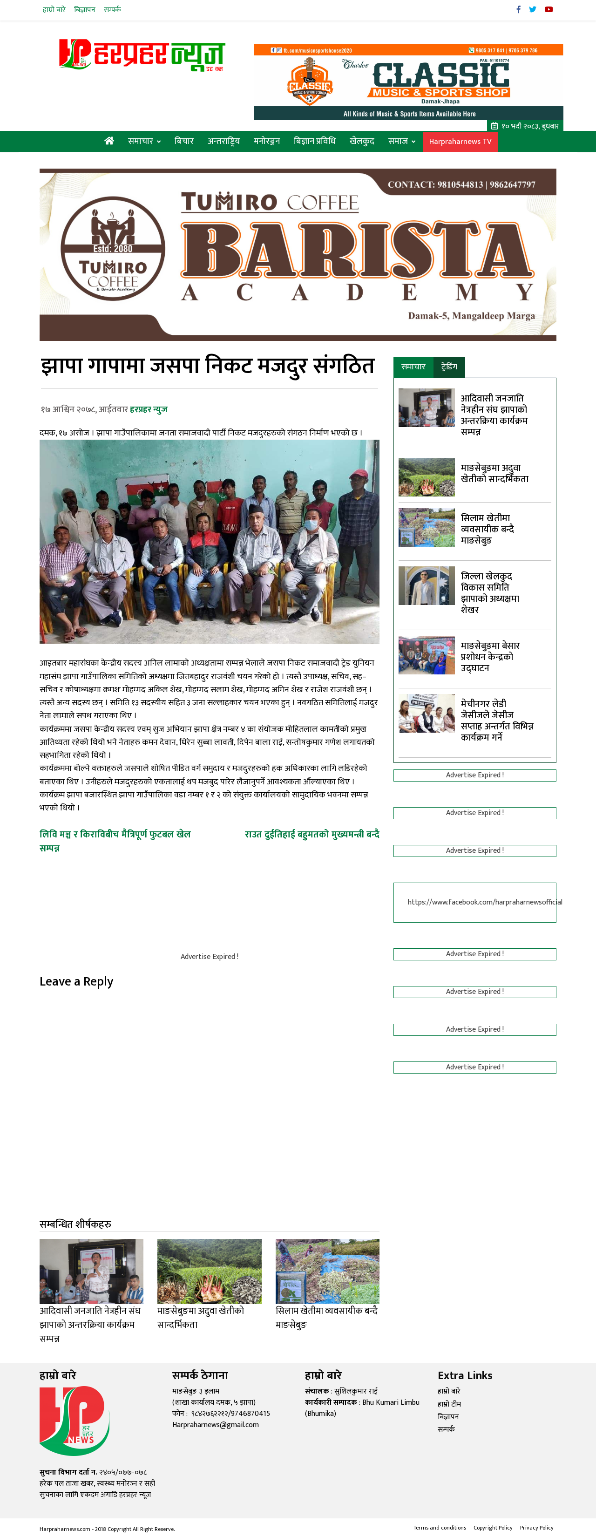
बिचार (184, 141)
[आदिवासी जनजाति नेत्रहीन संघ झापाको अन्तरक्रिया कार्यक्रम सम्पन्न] (427, 407)
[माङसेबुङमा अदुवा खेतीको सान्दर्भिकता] (427, 476)
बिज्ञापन (84, 10)
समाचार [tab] (413, 367)
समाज (398, 141)
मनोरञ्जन (267, 141)
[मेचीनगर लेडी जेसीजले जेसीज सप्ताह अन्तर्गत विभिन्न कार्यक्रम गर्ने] (427, 713)
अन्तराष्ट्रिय (224, 141)
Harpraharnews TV (460, 142)
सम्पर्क (112, 10)
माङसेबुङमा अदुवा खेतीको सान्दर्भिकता (494, 473)
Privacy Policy (537, 1527)
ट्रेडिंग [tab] (449, 367)
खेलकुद (362, 141)
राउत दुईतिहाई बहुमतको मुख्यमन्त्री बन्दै (312, 835)
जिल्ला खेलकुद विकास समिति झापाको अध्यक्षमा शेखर (490, 593)
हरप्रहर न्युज (149, 409)
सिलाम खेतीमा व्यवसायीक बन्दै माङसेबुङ (487, 529)
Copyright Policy (493, 1527)
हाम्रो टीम (449, 1404)
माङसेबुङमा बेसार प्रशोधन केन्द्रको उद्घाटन (490, 657)
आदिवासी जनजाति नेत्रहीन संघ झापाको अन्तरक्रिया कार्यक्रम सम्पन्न (494, 415)
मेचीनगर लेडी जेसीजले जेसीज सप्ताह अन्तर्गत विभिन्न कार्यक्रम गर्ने (497, 721)
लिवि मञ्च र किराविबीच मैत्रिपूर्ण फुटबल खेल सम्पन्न (115, 842)
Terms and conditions (439, 1527)
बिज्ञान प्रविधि (315, 141)
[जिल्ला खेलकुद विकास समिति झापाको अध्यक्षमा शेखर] (427, 585)
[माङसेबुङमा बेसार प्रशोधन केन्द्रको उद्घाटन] (427, 654)
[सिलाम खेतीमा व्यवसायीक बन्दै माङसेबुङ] (427, 527)
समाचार (140, 141)
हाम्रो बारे (54, 10)
